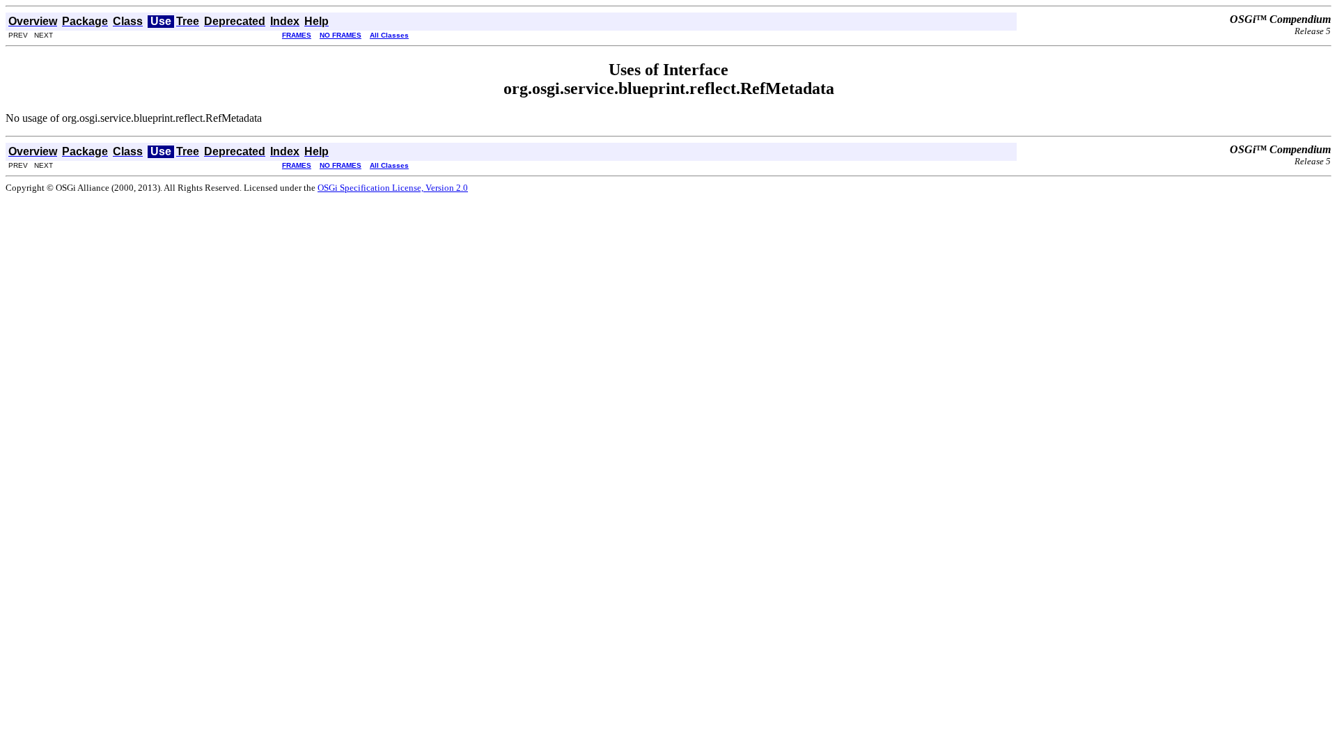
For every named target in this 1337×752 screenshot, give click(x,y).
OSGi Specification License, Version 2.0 (393, 187)
